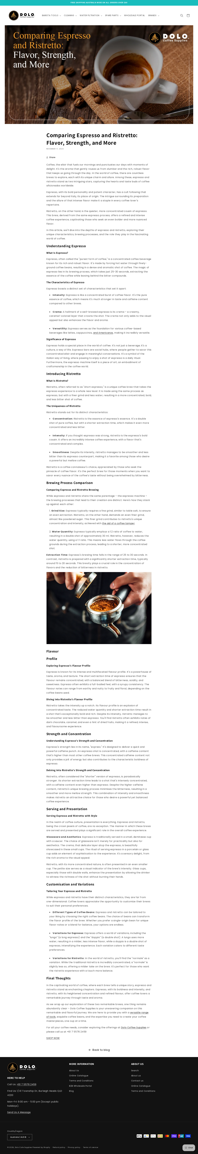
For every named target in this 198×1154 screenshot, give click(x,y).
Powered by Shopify (41, 1147)
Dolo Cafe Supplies (23, 1147)
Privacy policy (74, 1147)
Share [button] (52, 157)
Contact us (137, 1080)
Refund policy (59, 1147)
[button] (51, 15)
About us (136, 1075)
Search (135, 1070)
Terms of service (90, 1147)
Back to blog (101, 1050)
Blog (71, 1091)
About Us (74, 1070)
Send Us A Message (19, 1112)
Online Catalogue (78, 1075)
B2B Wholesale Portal (80, 1085)
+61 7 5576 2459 (26, 1084)
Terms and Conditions (81, 1080)
